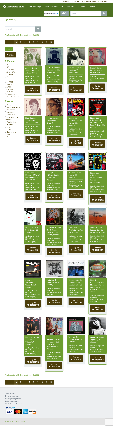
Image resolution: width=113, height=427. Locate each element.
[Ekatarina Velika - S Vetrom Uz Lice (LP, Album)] (76, 269)
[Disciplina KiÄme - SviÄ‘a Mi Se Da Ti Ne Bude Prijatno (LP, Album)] (97, 106)
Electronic (10, 115)
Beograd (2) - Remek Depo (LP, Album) (75, 339)
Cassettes (70, 7)
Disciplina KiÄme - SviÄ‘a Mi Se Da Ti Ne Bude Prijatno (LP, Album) (97, 122)
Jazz (8, 127)
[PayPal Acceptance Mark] (21, 410)
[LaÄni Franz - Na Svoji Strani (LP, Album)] (32, 216)
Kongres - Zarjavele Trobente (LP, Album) (30, 283)
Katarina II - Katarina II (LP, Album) (53, 282)
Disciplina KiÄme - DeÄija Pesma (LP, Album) (53, 176)
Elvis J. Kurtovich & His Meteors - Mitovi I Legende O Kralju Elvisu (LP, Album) (97, 286)
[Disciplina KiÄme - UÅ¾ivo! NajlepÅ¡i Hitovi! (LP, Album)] (32, 161)
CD (62, 7)
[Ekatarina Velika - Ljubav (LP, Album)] (97, 326)
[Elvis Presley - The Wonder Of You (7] (32, 106)
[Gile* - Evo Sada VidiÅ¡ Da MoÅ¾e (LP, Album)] (76, 216)
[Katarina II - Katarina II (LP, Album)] (54, 268)
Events (82, 7)
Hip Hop (9, 124)
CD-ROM (9, 89)
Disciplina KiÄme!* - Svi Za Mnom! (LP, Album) (75, 121)
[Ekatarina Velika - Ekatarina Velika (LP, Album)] (32, 326)
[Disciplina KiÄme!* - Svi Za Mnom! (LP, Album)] (76, 107)
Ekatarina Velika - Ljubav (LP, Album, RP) (75, 70)
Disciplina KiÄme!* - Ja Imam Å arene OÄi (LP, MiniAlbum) (96, 177)
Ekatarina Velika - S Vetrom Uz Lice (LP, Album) (75, 282)
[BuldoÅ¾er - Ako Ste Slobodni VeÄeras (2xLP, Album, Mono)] (54, 216)
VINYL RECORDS (51, 7)
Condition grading (12, 401)
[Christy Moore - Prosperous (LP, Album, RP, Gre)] (54, 56)
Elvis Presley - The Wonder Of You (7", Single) (31, 120)
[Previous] (7, 42)
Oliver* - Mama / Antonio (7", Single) (53, 120)
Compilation (11, 94)
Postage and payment (13, 399)
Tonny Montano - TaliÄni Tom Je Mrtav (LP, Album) (97, 229)
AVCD (8, 87)
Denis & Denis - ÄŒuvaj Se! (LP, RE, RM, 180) (96, 70)
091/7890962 (10, 393)
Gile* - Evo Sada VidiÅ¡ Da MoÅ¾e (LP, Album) (76, 229)
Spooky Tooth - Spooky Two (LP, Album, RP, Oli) (32, 70)
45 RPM (9, 74)
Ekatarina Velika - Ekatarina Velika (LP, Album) (32, 340)
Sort (9, 49)
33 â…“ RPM (10, 72)
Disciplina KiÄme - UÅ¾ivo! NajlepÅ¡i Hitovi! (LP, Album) (32, 176)
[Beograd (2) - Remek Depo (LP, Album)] (76, 325)
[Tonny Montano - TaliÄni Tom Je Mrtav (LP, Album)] (97, 216)
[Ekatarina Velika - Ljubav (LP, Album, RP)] (76, 56)
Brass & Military (13, 107)
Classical (10, 112)
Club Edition (11, 92)
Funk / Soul (11, 122)
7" (7, 79)
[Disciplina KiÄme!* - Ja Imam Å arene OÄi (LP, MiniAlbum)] (97, 161)
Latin (8, 129)
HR (101, 1)
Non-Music (11, 132)
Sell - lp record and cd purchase (17, 404)
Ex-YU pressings (34, 7)
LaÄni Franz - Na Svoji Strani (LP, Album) (32, 229)
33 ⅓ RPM (10, 69)
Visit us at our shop (12, 396)
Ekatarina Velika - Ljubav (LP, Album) (97, 339)
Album (9, 84)
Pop (8, 134)
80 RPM (9, 82)
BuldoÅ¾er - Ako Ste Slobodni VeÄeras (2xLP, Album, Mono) (54, 231)
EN (105, 1)
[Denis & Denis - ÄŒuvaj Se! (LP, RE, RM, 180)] (97, 56)
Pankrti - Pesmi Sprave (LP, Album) (75, 175)
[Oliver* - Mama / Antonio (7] (54, 107)
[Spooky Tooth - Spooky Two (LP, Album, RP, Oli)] (32, 57)
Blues (8, 105)
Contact (92, 7)
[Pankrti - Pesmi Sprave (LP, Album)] (76, 161)
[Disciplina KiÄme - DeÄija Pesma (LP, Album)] (54, 161)
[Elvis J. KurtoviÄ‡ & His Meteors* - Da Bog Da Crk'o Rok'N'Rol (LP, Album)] (54, 326)
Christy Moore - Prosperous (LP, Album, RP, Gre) (53, 69)
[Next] (51, 42)
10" (7, 65)
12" (7, 67)
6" (7, 77)
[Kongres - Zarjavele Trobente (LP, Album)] (32, 269)
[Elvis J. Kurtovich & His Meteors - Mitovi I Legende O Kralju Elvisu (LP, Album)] (97, 269)
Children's (10, 110)
